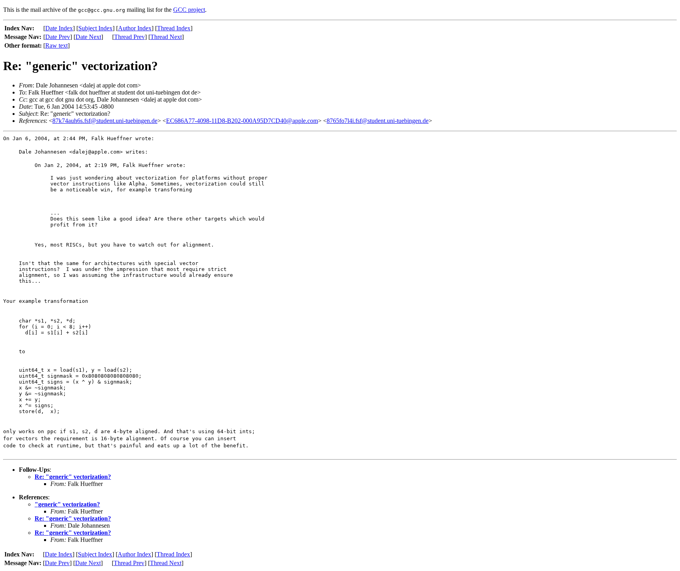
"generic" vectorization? (67, 504)
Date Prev (57, 36)
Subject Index (95, 28)
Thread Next (166, 36)
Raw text (56, 45)
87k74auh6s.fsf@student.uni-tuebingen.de (104, 120)
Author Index (135, 28)
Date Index (59, 28)
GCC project (189, 9)
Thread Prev (129, 36)
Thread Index (173, 28)
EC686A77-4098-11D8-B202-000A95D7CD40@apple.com (242, 120)
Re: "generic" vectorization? (73, 476)
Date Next (88, 36)
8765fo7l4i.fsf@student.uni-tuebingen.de (378, 120)
